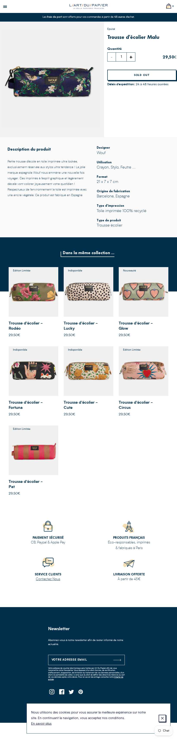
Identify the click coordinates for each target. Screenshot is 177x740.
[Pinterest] (81, 693)
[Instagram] (52, 693)
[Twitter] (71, 693)
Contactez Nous (48, 579)
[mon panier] (168, 6)
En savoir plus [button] (41, 724)
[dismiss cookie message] (162, 718)
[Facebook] (61, 693)
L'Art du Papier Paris (88, 6)
